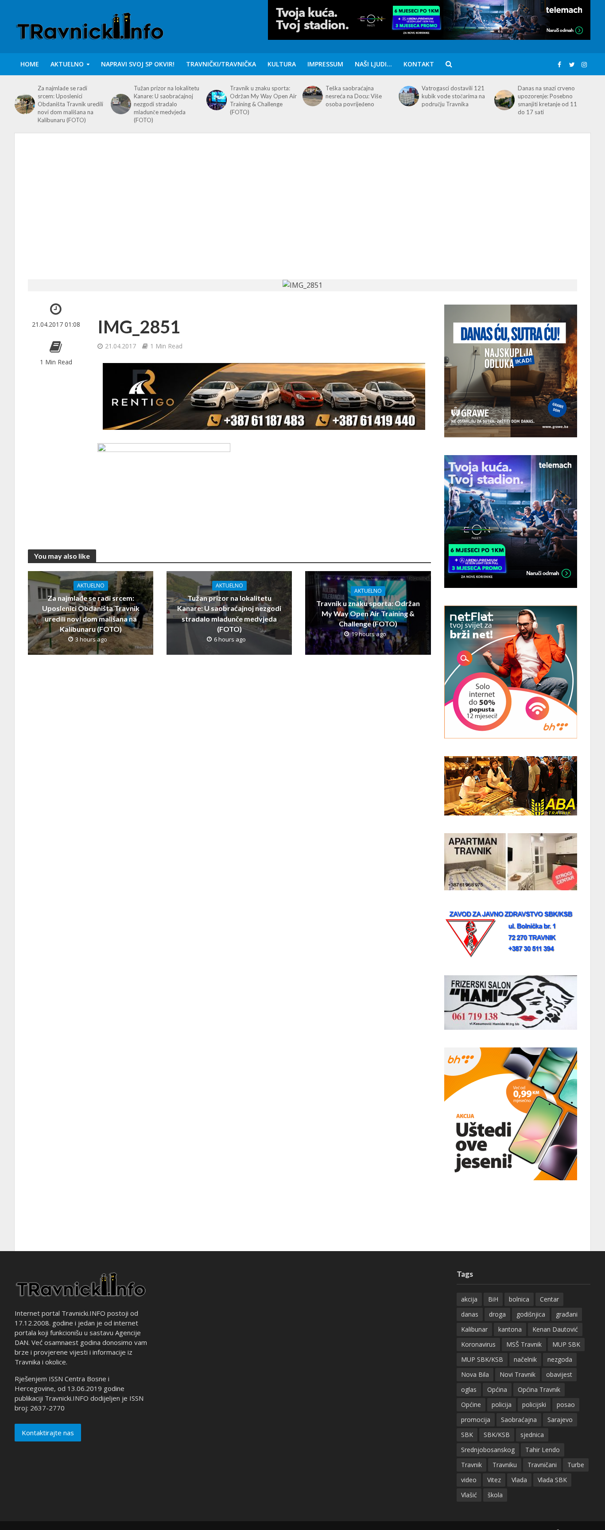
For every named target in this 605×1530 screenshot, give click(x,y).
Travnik (471, 1464)
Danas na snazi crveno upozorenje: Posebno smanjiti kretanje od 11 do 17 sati (547, 100)
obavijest (559, 1374)
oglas (469, 1389)
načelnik (525, 1359)
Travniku (505, 1464)
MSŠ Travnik (524, 1344)
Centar (549, 1299)
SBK (467, 1434)
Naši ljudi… (373, 64)
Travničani (542, 1464)
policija (502, 1404)
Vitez (494, 1480)
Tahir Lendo (542, 1449)
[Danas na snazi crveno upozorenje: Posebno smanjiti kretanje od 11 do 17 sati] (503, 100)
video (469, 1480)
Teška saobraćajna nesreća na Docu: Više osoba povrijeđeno (354, 96)
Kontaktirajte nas (48, 1432)
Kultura (282, 64)
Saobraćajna (519, 1419)
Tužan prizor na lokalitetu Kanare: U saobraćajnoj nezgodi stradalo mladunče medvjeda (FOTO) (166, 104)
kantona (510, 1329)
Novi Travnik (517, 1374)
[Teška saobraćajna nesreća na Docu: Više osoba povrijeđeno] (311, 96)
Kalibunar (474, 1329)
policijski (534, 1404)
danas (469, 1314)
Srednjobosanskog (488, 1449)
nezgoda (559, 1359)
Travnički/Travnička (221, 64)
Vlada (519, 1480)
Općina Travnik (539, 1389)
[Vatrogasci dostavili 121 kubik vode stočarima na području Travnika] (408, 96)
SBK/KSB (497, 1434)
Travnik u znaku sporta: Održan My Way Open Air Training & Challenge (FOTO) (263, 100)
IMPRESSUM (325, 64)
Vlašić (469, 1495)
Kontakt (418, 64)
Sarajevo (560, 1419)
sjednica (532, 1434)
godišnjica (530, 1314)
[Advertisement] (302, 213)
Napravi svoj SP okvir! (138, 64)
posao (566, 1404)
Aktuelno (67, 64)
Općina (497, 1389)
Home (29, 64)
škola (495, 1495)
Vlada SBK (552, 1480)
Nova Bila (475, 1374)
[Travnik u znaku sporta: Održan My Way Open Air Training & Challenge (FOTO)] (215, 100)
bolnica (519, 1299)
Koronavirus (478, 1344)
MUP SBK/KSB (482, 1359)
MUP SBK (566, 1344)
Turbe (575, 1464)
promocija (475, 1419)
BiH (493, 1299)
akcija (469, 1299)
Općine (471, 1404)
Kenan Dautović (555, 1329)
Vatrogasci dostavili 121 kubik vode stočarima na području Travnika (453, 96)
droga (497, 1314)
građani (567, 1314)
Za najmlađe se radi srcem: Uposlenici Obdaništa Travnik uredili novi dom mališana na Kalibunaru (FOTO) (70, 104)
